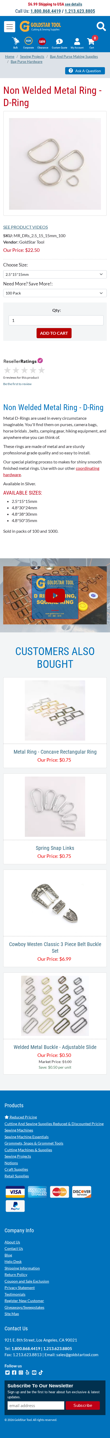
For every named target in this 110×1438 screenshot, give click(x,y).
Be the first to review (17, 384)
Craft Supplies (16, 1169)
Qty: (56, 310)
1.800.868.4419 (45, 11)
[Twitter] (8, 1372)
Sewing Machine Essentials (27, 1136)
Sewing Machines (19, 1130)
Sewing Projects (18, 1156)
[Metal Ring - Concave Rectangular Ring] (55, 709)
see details (73, 4)
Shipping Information (22, 1268)
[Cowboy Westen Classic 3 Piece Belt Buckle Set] (55, 902)
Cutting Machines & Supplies (28, 1150)
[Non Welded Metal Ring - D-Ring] (55, 163)
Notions (11, 1163)
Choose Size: (15, 265)
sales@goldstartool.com (77, 1354)
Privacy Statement (20, 1287)
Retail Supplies (17, 1176)
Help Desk (13, 1261)
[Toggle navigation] (9, 26)
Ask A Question (87, 70)
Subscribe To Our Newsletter (40, 1385)
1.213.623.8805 (80, 11)
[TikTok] (41, 1372)
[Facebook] (14, 1372)
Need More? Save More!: (28, 283)
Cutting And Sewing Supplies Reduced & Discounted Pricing (54, 1123)
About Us (12, 1242)
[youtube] (34, 1372)
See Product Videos (25, 226)
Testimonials (15, 1294)
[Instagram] (21, 1372)
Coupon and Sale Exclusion (27, 1281)
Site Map (12, 1313)
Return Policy (16, 1274)
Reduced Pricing (23, 1117)
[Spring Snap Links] (55, 806)
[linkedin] (28, 1372)
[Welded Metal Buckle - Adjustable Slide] (55, 1005)
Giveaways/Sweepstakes (24, 1307)
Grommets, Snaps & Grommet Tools (34, 1143)
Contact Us (14, 1248)
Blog (8, 1255)
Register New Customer (24, 1300)
